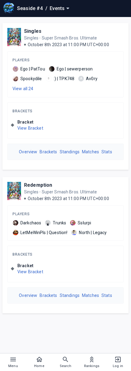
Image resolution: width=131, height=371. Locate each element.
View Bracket (30, 128)
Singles (32, 31)
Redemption (38, 185)
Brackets (22, 111)
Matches (90, 151)
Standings (70, 151)
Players (21, 60)
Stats (106, 151)
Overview (28, 151)
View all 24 (23, 88)
